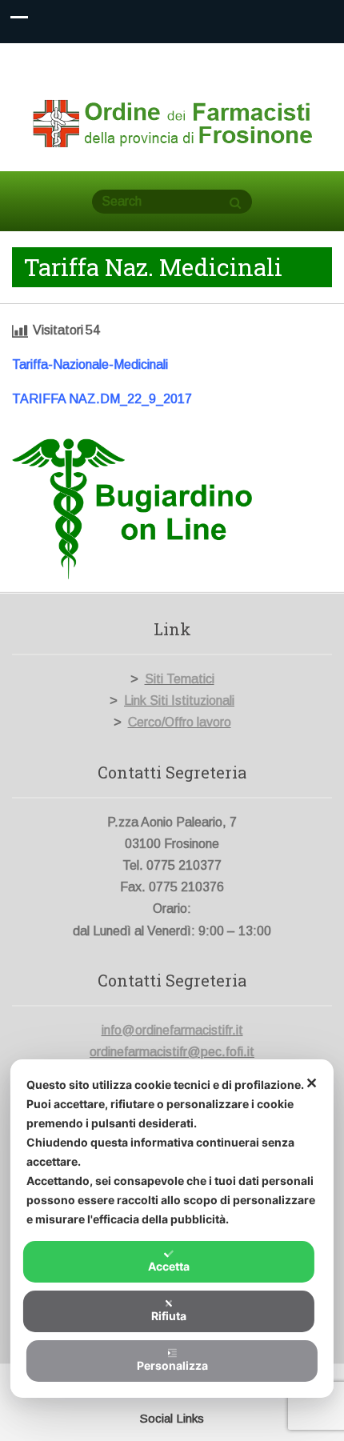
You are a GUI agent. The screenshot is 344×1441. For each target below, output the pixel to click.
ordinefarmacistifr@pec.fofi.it (172, 1052)
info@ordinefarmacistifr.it (172, 1030)
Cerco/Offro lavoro (179, 722)
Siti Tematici (179, 679)
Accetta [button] (169, 1266)
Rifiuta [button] (168, 1316)
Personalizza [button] (172, 1365)
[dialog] (172, 1228)
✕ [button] (312, 1083)
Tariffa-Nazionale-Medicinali (90, 364)
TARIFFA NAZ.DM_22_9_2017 (102, 399)
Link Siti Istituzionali (179, 700)
